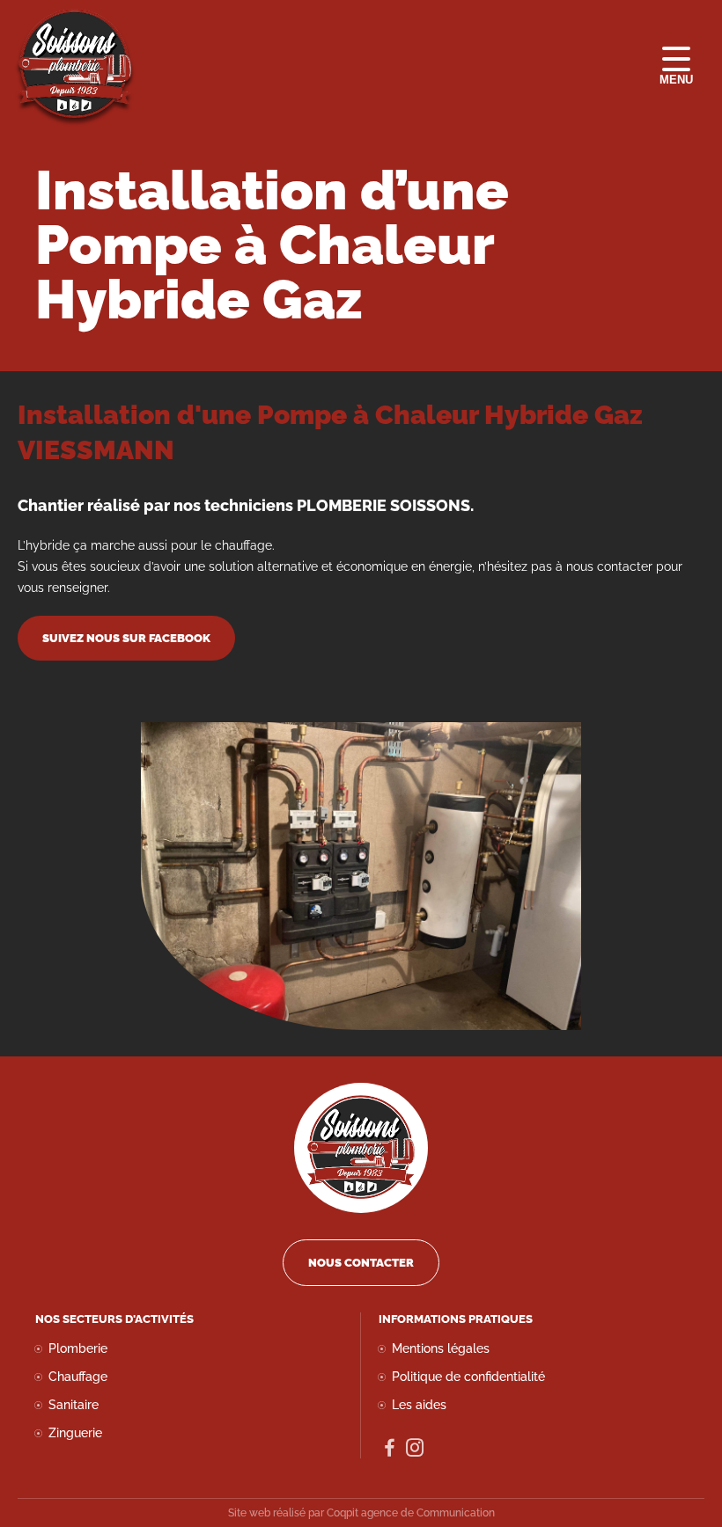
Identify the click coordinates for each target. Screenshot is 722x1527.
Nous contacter (361, 1262)
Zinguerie (75, 1433)
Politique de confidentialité (468, 1377)
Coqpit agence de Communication (411, 1513)
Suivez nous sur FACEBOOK (126, 638)
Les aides (419, 1405)
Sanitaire (73, 1405)
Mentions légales (441, 1348)
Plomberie (77, 1348)
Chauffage (77, 1377)
